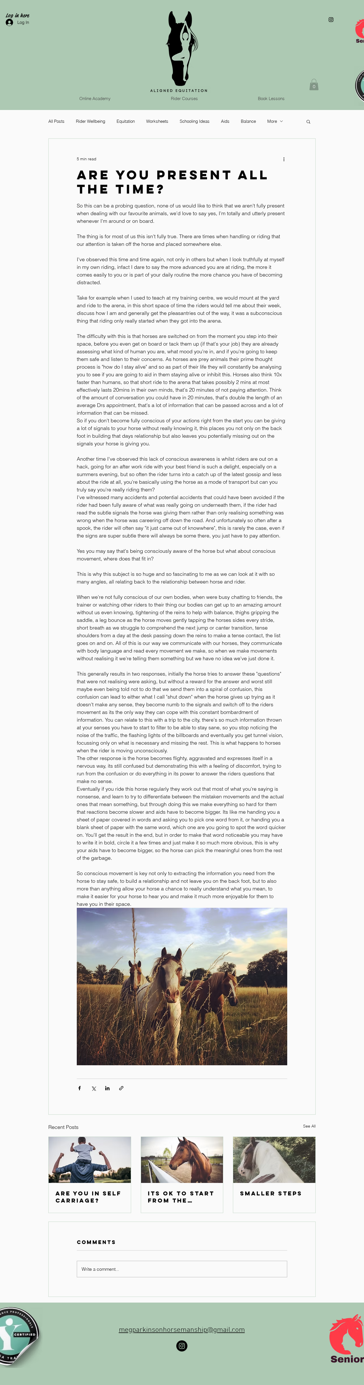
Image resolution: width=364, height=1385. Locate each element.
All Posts (56, 121)
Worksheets (157, 121)
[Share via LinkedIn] (107, 1088)
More (272, 121)
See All (309, 1126)
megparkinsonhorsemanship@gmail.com (182, 1330)
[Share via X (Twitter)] (93, 1088)
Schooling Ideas (195, 121)
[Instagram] (181, 1345)
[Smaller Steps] (274, 1160)
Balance (248, 121)
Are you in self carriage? (88, 1197)
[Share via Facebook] (79, 1088)
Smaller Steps (271, 1193)
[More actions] (283, 159)
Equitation (126, 121)
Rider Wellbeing (90, 121)
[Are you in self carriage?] (90, 1160)
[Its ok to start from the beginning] (182, 1160)
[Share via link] (121, 1088)
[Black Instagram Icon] (331, 19)
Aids (225, 121)
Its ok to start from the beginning (181, 1197)
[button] (314, 84)
